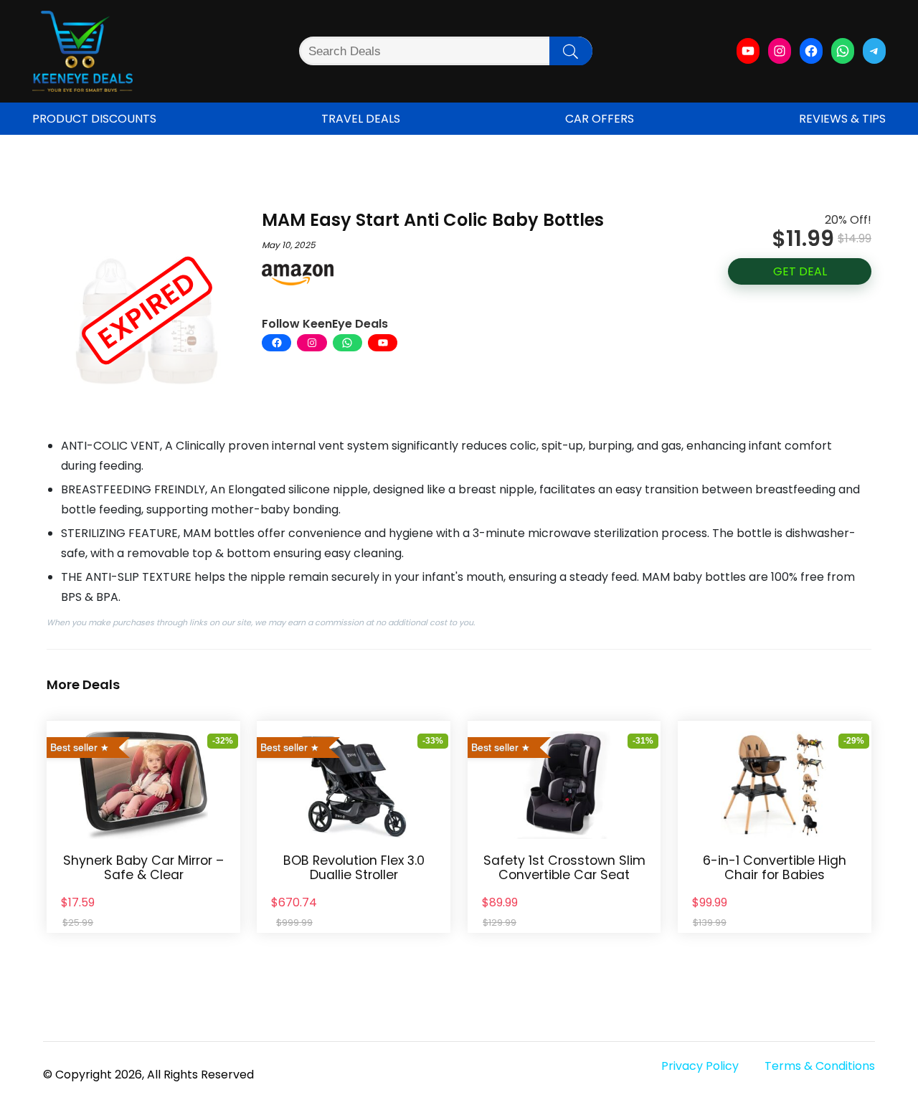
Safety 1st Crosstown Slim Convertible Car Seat (564, 867)
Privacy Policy (700, 1066)
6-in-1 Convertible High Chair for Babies (774, 867)
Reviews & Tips (842, 118)
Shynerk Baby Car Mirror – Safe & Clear (143, 867)
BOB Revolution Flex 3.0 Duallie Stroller (354, 867)
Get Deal (800, 271)
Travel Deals (360, 118)
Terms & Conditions (820, 1066)
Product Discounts (94, 118)
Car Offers (599, 118)
